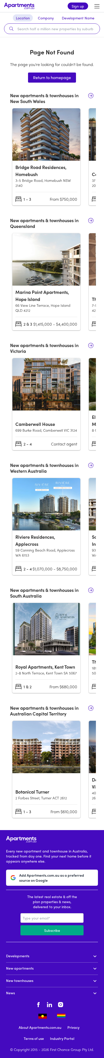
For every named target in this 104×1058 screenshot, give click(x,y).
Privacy (73, 1027)
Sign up (78, 6)
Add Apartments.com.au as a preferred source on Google (51, 878)
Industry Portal (62, 1038)
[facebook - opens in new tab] (38, 1003)
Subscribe (52, 930)
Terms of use (34, 1038)
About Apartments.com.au (40, 1027)
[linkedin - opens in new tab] (49, 1003)
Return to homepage (52, 77)
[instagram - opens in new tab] (61, 1003)
